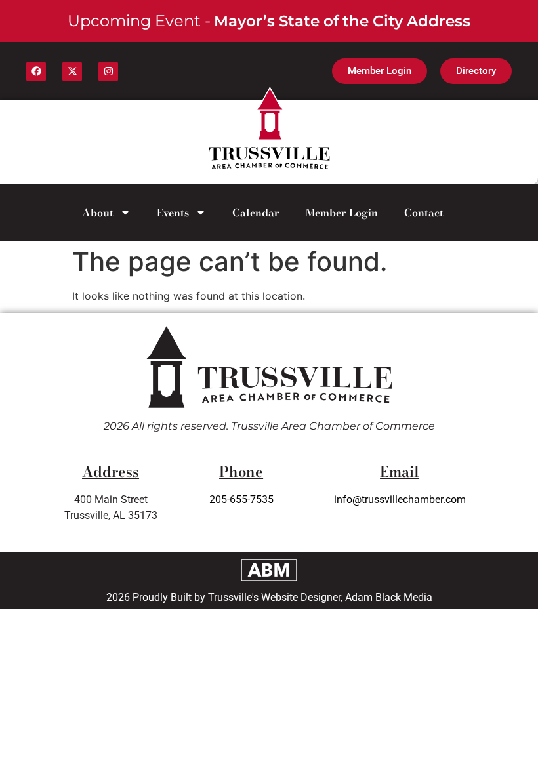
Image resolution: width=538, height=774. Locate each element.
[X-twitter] (72, 71)
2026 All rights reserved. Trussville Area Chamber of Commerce (269, 426)
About (98, 212)
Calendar (255, 212)
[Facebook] (36, 71)
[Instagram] (108, 71)
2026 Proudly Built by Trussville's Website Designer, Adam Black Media (269, 597)
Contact (424, 212)
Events (173, 212)
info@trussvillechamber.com (400, 499)
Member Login (342, 212)
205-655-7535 (241, 499)
